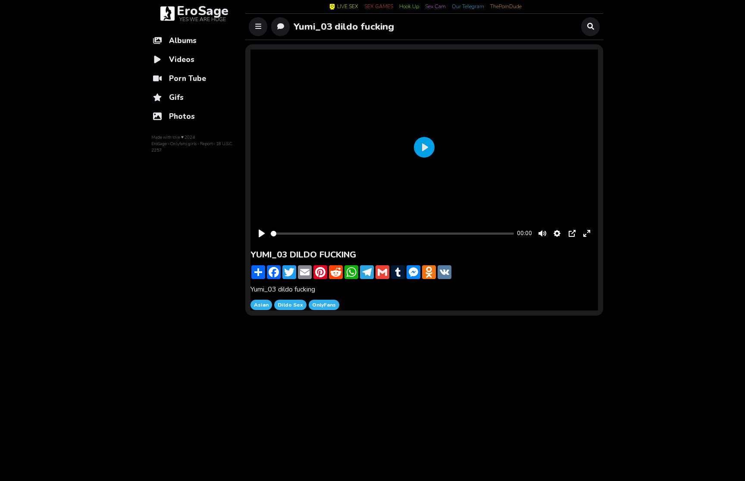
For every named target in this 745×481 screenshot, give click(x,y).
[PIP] (572, 233)
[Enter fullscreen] (587, 233)
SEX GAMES (378, 7)
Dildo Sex (290, 304)
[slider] (392, 234)
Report (206, 144)
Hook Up (409, 7)
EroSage (159, 144)
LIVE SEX (347, 6)
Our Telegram (468, 7)
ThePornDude (506, 7)
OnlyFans (324, 304)
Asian (261, 304)
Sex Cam (435, 7)
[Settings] (557, 233)
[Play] (262, 233)
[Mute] (542, 233)
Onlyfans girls (183, 144)
